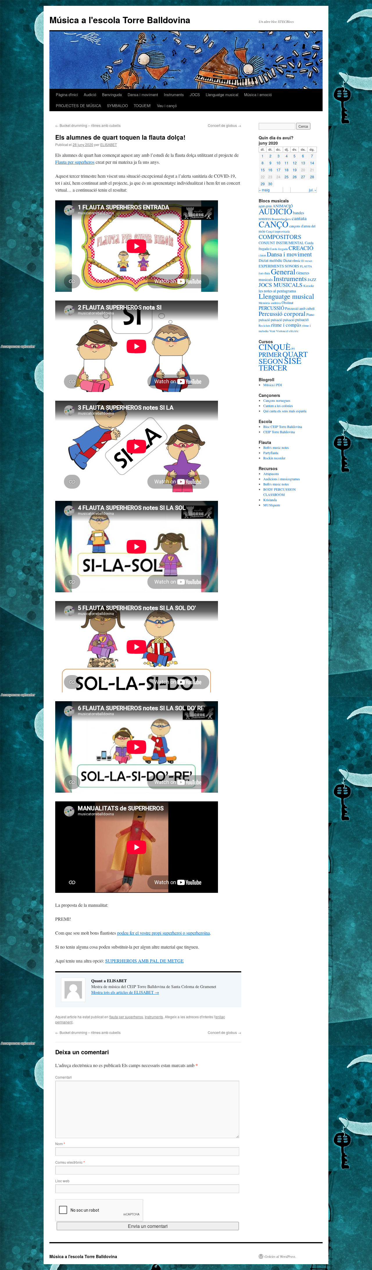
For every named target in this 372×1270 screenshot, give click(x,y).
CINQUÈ (275, 346)
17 (278, 169)
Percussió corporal (282, 313)
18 (287, 169)
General (283, 271)
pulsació (264, 319)
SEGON (271, 361)
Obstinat (287, 302)
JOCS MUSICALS (281, 285)
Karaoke (308, 286)
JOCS (195, 94)
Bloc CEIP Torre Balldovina (282, 426)
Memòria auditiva (270, 303)
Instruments (174, 94)
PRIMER (270, 354)
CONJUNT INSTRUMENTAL (281, 242)
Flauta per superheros (74, 162)
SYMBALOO (117, 105)
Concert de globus (224, 125)
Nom (60, 1143)
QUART (295, 354)
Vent (272, 331)
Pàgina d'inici (67, 94)
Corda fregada (279, 249)
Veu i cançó (167, 105)
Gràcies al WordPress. (280, 1256)
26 (295, 176)
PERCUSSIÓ (271, 308)
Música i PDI (272, 384)
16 (270, 169)
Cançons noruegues (276, 400)
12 (295, 162)
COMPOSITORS (280, 237)
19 (295, 169)
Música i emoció (258, 94)
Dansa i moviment (143, 94)
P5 (293, 349)
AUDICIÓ (275, 211)
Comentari (63, 1077)
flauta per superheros (126, 1016)
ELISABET (108, 144)
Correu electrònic (70, 1162)
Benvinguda (112, 94)
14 (312, 162)
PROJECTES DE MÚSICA (78, 105)
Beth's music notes (276, 447)
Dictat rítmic (292, 260)
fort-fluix (264, 273)
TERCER (273, 367)
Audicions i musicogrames (281, 478)
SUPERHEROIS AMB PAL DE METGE (144, 961)
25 (287, 176)
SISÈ (292, 360)
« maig (264, 189)
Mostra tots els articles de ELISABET (125, 992)
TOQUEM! (142, 105)
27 (303, 176)
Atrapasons (271, 473)
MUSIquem (271, 505)
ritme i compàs (286, 324)
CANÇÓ (273, 224)
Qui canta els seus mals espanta (284, 411)
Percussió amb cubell (299, 308)
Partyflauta (270, 452)
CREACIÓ (301, 248)
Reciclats (264, 325)
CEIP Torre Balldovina (279, 431)
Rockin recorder (274, 458)
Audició (90, 94)
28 (312, 176)
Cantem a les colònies (278, 405)
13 (303, 162)
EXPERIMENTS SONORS (279, 266)
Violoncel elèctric (287, 331)
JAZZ (311, 279)
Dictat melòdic (270, 260)
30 (270, 183)
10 (278, 162)
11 (287, 162)
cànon (262, 255)
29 (263, 183)
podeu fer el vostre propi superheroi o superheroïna (163, 933)
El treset (306, 261)
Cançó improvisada (278, 231)
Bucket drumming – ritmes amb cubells (88, 125)
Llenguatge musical (222, 94)
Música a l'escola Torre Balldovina (119, 19)
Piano (310, 314)
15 (263, 169)
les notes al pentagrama (277, 291)
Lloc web (62, 1180)
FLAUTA (306, 266)
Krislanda (270, 499)
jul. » (312, 189)
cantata (299, 218)
